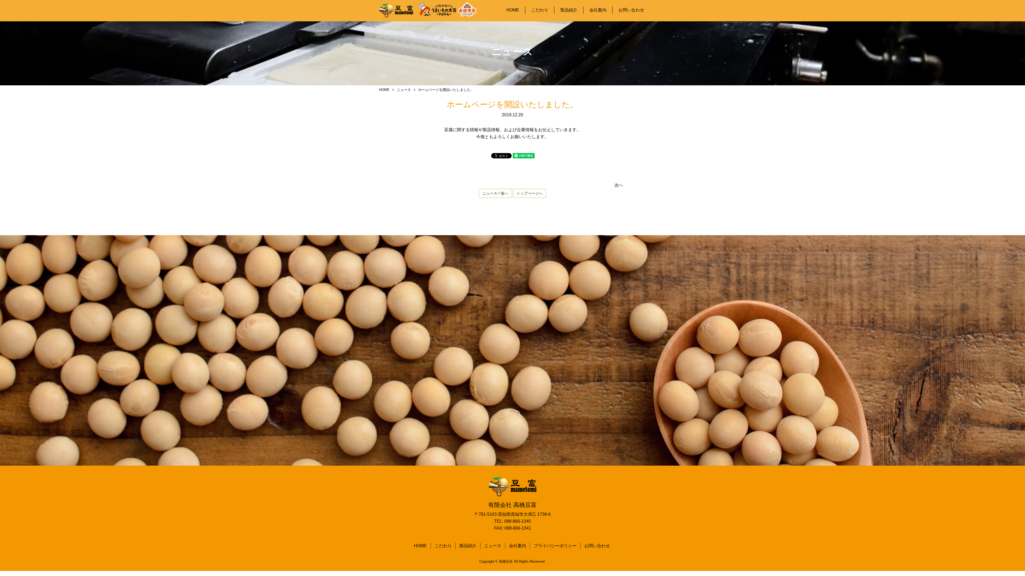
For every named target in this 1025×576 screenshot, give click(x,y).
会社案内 (597, 10)
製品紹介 (568, 10)
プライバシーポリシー (555, 545)
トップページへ (530, 193)
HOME (512, 10)
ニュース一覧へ (495, 193)
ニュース (492, 545)
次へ (618, 185)
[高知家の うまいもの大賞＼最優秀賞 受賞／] (448, 9)
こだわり (539, 10)
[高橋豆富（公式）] (396, 10)
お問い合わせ (631, 10)
